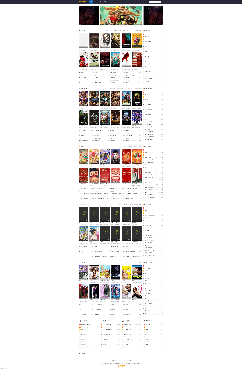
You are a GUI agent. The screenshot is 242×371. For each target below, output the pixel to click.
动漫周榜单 (148, 204)
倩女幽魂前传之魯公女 (153, 139)
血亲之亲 (86, 311)
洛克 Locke (153, 56)
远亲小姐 (134, 299)
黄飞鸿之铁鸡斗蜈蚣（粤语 (89, 346)
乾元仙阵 (153, 61)
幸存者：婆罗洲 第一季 (104, 106)
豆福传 (86, 256)
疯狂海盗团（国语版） (117, 251)
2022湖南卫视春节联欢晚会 (117, 193)
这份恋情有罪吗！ (133, 138)
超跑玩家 (153, 48)
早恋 (133, 280)
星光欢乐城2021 (103, 164)
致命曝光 (153, 298)
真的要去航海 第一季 (102, 138)
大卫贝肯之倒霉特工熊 (133, 251)
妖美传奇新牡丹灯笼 (115, 299)
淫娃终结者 (117, 314)
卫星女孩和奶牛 (135, 222)
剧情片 (128, 30)
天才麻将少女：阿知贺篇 (133, 140)
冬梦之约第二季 (86, 193)
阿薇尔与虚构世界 (153, 252)
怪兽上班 (153, 217)
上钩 (133, 82)
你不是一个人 (153, 34)
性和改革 (153, 336)
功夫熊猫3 (124, 222)
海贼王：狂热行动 (117, 256)
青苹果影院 (121, 366)
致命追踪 (153, 288)
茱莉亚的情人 (153, 293)
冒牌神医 (153, 96)
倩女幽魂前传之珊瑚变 (153, 136)
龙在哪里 (153, 222)
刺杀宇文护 (113, 48)
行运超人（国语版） (117, 80)
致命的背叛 (153, 283)
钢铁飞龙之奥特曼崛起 (133, 249)
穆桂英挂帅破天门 (153, 41)
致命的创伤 (153, 285)
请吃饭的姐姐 (153, 169)
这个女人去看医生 (153, 303)
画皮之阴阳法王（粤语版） (105, 48)
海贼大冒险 (86, 251)
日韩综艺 (125, 146)
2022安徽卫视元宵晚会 (132, 339)
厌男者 (117, 306)
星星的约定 (132, 336)
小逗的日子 (153, 220)
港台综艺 (131, 146)
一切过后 (89, 334)
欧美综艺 (136, 146)
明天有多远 (153, 58)
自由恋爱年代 (153, 265)
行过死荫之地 (153, 68)
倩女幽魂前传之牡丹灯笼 (153, 134)
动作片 (106, 30)
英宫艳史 (102, 72)
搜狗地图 (110, 363)
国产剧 (110, 88)
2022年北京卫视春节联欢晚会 (138, 164)
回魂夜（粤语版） (89, 327)
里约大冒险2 (102, 222)
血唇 (153, 346)
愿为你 (123, 299)
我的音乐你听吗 (153, 172)
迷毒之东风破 (153, 43)
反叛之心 (133, 130)
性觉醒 (153, 339)
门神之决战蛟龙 (153, 71)
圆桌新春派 (134, 183)
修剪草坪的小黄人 (153, 227)
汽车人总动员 (153, 207)
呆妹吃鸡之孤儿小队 (153, 121)
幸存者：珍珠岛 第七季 (94, 106)
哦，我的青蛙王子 (153, 39)
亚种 (86, 309)
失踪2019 (133, 72)
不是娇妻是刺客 (153, 124)
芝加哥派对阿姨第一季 (153, 237)
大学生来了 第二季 (132, 331)
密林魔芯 (153, 94)
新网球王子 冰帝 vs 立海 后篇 (133, 256)
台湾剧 (118, 88)
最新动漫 (83, 204)
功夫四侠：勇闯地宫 (102, 251)
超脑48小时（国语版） (133, 75)
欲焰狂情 (117, 304)
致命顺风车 (153, 273)
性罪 (153, 327)
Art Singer (113, 164)
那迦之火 (112, 125)
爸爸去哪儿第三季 (86, 188)
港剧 (114, 88)
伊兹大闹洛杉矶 (89, 331)
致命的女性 (153, 300)
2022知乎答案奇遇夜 (117, 196)
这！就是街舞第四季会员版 (153, 162)
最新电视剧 (84, 88)
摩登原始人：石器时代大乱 (153, 240)
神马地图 (114, 363)
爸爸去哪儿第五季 (117, 188)
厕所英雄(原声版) (133, 80)
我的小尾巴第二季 (117, 191)
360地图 (118, 363)
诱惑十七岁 (117, 309)
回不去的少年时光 (153, 109)
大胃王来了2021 (92, 164)
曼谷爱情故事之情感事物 (117, 133)
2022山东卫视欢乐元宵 (132, 341)
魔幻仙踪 (153, 210)
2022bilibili (132, 344)
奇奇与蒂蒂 (153, 212)
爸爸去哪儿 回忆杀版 (102, 188)
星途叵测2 (102, 135)
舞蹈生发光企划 (153, 157)
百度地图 (106, 363)
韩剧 (122, 88)
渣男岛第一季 (153, 182)
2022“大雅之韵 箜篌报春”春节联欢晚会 (129, 183)
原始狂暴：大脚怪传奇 (89, 324)
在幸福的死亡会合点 (104, 299)
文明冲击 (134, 67)
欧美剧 (132, 88)
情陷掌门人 (153, 51)
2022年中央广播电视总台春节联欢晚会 (133, 188)
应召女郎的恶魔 (102, 309)
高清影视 (129, 363)
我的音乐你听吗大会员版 (153, 189)
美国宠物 (153, 73)
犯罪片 (132, 30)
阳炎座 (86, 304)
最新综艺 (83, 146)
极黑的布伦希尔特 (103, 241)
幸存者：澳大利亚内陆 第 (110, 331)
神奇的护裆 (133, 133)
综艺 (105, 1)
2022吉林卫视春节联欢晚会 (133, 193)
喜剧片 (111, 30)
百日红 (90, 241)
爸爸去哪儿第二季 (102, 191)
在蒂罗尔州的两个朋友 (104, 280)
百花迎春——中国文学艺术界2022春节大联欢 (109, 183)
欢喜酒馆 (153, 111)
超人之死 (86, 82)
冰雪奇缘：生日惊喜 (115, 222)
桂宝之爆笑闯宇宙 (153, 247)
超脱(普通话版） (86, 72)
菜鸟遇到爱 (153, 116)
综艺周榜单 (148, 146)
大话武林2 (153, 81)
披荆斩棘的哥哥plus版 (153, 177)
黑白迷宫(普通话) (102, 80)
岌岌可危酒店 (117, 140)
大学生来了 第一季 (132, 334)
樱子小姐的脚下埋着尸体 (86, 140)
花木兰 (133, 254)
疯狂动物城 (81, 241)
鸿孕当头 (102, 125)
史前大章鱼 (117, 77)
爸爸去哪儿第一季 (86, 191)
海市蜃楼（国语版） (86, 77)
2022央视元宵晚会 (132, 329)
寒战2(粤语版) (117, 82)
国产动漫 (120, 204)
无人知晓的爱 (117, 135)
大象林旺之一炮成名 (117, 246)
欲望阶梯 (91, 299)
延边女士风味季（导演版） (102, 306)
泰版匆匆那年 (86, 135)
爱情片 (115, 30)
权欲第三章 (81, 125)
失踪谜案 (133, 77)
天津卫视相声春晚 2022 (133, 198)
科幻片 (119, 30)
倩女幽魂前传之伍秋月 (153, 131)
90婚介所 (153, 179)
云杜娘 (90, 280)
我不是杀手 (124, 48)
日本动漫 (125, 204)
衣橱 (89, 329)
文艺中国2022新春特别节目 (84, 183)
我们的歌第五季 (153, 149)
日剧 (125, 88)
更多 (140, 30)
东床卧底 (153, 76)
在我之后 (112, 280)
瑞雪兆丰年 (133, 246)
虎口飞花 (91, 67)
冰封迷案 (153, 46)
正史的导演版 (153, 268)
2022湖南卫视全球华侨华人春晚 (128, 164)
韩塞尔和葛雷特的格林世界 (153, 215)
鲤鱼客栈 (153, 106)
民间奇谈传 (153, 63)
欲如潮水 (80, 299)
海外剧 (136, 88)
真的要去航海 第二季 (117, 138)
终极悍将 (153, 167)
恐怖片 (123, 30)
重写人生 (153, 280)
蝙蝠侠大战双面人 (102, 254)
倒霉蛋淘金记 (153, 36)
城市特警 (102, 77)
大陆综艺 (120, 146)
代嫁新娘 (117, 130)
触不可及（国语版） (89, 336)
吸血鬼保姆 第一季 (136, 106)
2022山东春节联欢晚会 (117, 198)
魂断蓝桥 (89, 341)
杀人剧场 (86, 138)
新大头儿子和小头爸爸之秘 (153, 255)
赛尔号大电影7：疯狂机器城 (117, 249)
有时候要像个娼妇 (102, 311)
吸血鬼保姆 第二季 (125, 106)
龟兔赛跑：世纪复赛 (86, 246)
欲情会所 (133, 304)
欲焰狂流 (86, 306)
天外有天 (153, 164)
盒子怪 (153, 232)
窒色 (153, 295)
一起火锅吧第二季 (153, 174)
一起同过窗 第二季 (153, 126)
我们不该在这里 (135, 48)
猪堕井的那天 (153, 278)
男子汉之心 (102, 133)
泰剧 (128, 88)
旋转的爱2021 (153, 129)
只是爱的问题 (153, 310)
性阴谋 (153, 334)
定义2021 (153, 184)
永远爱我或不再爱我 (86, 314)
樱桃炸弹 (133, 306)
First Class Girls (133, 135)
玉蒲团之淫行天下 (133, 314)
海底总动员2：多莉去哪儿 (153, 250)
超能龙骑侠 (86, 254)
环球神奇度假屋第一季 (153, 194)
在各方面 (153, 270)
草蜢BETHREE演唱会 (153, 154)
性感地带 (153, 341)
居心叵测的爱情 (153, 114)
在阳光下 (123, 280)
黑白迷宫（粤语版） (102, 82)
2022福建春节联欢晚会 (83, 164)
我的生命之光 (92, 48)
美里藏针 (86, 133)
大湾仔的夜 (131, 346)
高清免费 (138, 363)
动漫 (110, 1)
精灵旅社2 (153, 230)
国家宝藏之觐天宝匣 (153, 101)
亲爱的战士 (134, 125)
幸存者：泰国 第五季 (83, 106)
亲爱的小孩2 (124, 125)
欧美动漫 (131, 204)
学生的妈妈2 (153, 324)
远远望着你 (153, 305)
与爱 (133, 309)
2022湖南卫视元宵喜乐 (132, 327)
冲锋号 (102, 246)
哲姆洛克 (153, 313)
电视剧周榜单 (148, 88)
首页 (91, 1)
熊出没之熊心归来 (153, 242)
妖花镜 (80, 280)
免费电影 (125, 363)
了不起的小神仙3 (153, 104)
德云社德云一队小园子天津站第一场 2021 (134, 196)
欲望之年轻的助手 (102, 304)
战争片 (136, 30)
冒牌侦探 (153, 99)
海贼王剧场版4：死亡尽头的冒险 (102, 256)
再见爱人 (153, 192)
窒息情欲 (153, 308)
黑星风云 (86, 80)
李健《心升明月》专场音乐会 (102, 193)
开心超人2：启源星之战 (153, 235)
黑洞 (102, 75)
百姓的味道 (133, 191)
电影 (95, 1)
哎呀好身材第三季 (132, 324)
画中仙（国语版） (82, 67)
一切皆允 (89, 339)
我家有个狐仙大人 (125, 241)
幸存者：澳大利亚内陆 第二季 (117, 106)
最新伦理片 (84, 262)
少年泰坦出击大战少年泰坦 (102, 249)
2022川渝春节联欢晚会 (102, 198)
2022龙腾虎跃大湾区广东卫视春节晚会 (97, 183)
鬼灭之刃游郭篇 (135, 241)
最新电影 (83, 30)
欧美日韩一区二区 (3, 368)
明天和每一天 (153, 66)
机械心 (153, 245)
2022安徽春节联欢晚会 (86, 198)
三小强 (90, 222)
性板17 (153, 329)
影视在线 (121, 363)
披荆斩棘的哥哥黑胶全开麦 (153, 187)
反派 (90, 125)
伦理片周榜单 (148, 262)
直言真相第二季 (102, 130)
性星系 (153, 344)
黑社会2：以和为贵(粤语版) (117, 75)
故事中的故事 (86, 249)
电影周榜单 (148, 30)
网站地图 (103, 363)
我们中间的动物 (103, 67)
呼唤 (80, 48)
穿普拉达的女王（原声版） (127, 67)
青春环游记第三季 (86, 196)
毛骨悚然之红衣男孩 (153, 78)
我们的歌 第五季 (153, 152)
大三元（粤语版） (89, 344)
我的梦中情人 (113, 67)
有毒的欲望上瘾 (133, 311)
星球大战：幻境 (153, 225)
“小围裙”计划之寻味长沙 (102, 196)
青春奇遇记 (153, 92)
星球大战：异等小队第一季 (86, 130)
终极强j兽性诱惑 (153, 290)
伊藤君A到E (102, 140)
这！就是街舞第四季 (153, 159)
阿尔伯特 (80, 222)
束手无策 (86, 75)
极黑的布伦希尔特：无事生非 (116, 241)
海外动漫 (136, 204)
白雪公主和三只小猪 (117, 254)
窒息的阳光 (153, 275)
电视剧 (100, 1)
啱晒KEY (117, 311)
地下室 (153, 119)
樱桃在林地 (102, 314)
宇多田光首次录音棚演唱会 (153, 197)
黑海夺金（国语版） (117, 72)
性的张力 (153, 331)
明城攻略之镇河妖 (153, 53)
